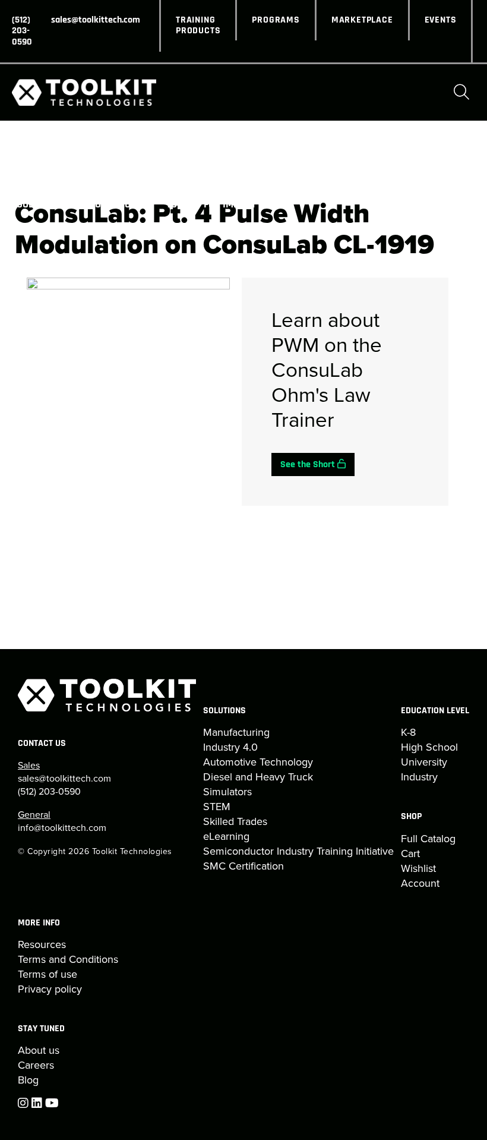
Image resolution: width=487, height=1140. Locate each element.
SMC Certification (243, 866)
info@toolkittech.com (62, 827)
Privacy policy (50, 989)
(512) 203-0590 (22, 31)
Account (420, 883)
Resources (42, 944)
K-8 (408, 732)
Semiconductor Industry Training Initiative (298, 851)
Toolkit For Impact (211, 205)
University (424, 762)
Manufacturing (236, 732)
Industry (419, 777)
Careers (36, 1065)
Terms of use (47, 974)
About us (38, 1050)
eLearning (226, 836)
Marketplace (362, 20)
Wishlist (418, 868)
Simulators (227, 791)
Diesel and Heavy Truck (258, 777)
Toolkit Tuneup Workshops (77, 205)
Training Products (198, 25)
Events (441, 20)
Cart (410, 853)
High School (429, 747)
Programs (275, 20)
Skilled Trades (235, 821)
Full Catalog (428, 838)
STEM (216, 806)
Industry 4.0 (230, 747)
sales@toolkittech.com (95, 20)
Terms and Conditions (68, 959)
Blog (28, 1080)
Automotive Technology (258, 762)
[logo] (84, 92)
